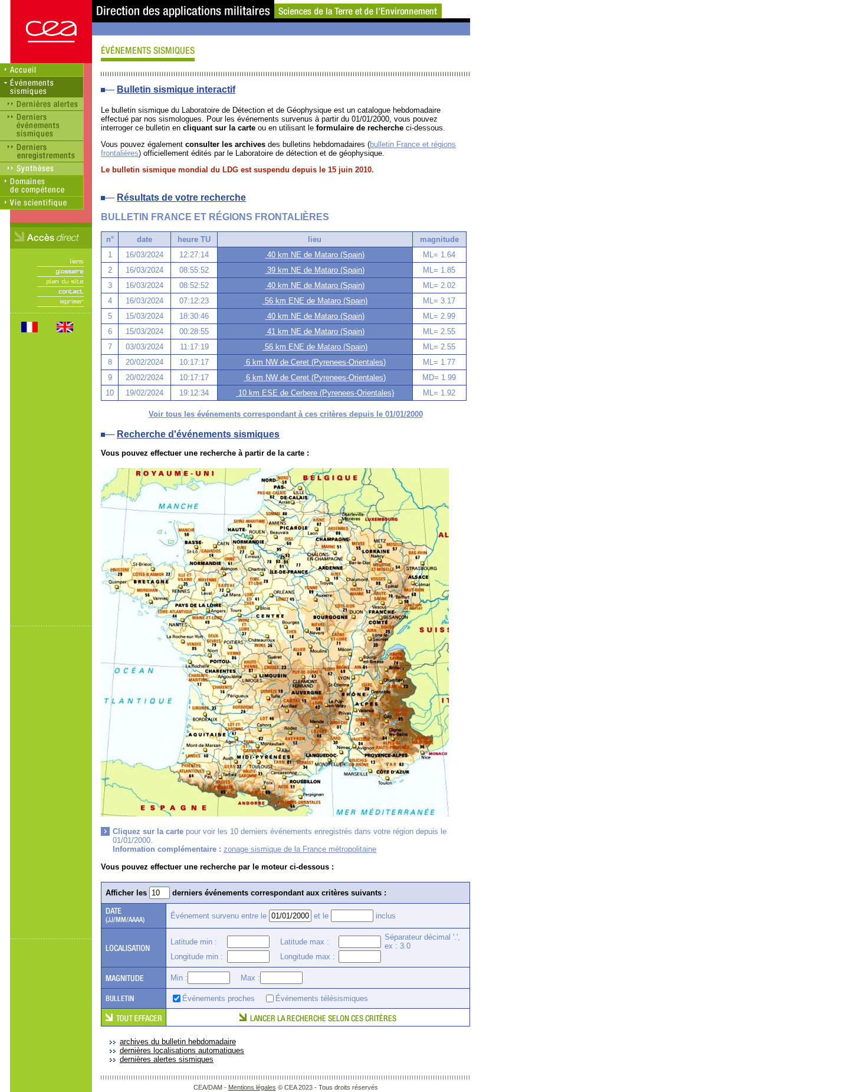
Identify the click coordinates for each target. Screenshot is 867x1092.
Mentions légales (252, 1087)
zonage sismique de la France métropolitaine (300, 849)
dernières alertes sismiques (167, 1059)
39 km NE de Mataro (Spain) (314, 270)
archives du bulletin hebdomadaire (178, 1041)
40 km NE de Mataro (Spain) (314, 254)
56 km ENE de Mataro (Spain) (314, 300)
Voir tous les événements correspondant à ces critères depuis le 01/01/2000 (286, 414)
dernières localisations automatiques (182, 1050)
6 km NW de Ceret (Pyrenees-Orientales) (315, 362)
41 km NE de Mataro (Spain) (314, 331)
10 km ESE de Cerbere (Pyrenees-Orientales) (315, 392)
